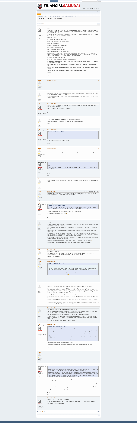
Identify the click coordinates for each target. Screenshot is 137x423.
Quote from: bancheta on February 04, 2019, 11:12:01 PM (57, 326)
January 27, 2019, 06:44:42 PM (51, 80)
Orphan (39, 148)
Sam (39, 26)
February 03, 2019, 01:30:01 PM (51, 249)
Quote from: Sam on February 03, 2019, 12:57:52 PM (56, 263)
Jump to (85, 415)
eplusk (39, 191)
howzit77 (40, 221)
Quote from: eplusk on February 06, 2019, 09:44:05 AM (57, 367)
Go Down (38, 23)
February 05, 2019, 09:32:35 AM (51, 324)
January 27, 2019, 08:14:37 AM (51, 26)
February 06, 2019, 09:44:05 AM (51, 352)
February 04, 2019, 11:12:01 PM (51, 307)
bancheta (40, 307)
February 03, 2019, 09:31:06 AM (51, 178)
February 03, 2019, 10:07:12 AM (51, 191)
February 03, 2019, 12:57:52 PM (51, 203)
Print (98, 23)
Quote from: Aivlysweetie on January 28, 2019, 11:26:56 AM (57, 131)
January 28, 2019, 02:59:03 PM (51, 129)
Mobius (39, 249)
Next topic (97, 20)
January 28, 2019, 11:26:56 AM (51, 117)
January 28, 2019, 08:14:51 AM (51, 103)
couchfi (39, 92)
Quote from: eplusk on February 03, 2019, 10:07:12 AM (57, 205)
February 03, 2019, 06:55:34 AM (51, 148)
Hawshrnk (40, 284)
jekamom (40, 80)
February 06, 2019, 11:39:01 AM (51, 397)
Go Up (38, 411)
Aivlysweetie (40, 118)
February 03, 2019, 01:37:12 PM (51, 261)
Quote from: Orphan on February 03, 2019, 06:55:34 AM (57, 163)
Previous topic (92, 20)
